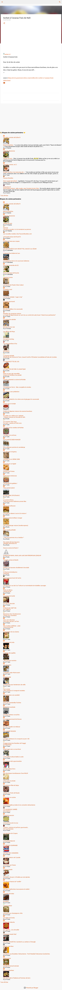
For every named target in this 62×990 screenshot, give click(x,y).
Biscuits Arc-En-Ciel (9, 327)
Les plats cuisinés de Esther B (11, 137)
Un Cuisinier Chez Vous (10, 421)
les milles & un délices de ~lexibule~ (13, 415)
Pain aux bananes (8, 829)
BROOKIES (6, 351)
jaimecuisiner (7, 958)
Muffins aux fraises (9, 471)
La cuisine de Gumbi (9, 596)
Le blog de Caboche (9, 922)
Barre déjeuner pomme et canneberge (14, 447)
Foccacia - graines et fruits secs (12, 423)
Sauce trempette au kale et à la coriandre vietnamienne (19, 805)
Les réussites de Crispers (10, 833)
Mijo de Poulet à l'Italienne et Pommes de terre (16, 978)
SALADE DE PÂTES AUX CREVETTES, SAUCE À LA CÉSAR (19, 249)
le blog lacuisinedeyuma (10, 572)
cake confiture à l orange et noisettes (14, 690)
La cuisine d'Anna (8, 500)
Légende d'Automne (9, 151)
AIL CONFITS (7, 609)
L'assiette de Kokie (8, 893)
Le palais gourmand (9, 301)
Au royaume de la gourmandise (12, 761)
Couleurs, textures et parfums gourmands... (15, 827)
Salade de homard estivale (11, 966)
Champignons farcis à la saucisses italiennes (16, 261)
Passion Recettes (8, 178)
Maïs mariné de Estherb (10, 181)
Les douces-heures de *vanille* (12, 881)
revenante (6, 573)
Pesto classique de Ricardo (11, 273)
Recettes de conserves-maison (12, 313)
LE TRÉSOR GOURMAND (10, 845)
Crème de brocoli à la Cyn (10, 823)
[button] (4, 23)
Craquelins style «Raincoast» (11, 672)
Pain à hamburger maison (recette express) (15, 525)
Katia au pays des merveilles (11, 373)
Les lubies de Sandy (9, 917)
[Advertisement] (31, 38)
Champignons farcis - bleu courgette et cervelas (17, 387)
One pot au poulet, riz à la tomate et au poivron (17, 229)
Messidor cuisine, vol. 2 (10, 164)
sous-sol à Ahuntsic (9, 620)
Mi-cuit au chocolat (9, 603)
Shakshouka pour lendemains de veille (14, 684)
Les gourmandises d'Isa (10, 343)
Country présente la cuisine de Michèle (14, 379)
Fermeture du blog (8, 339)
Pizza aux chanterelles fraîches (12, 702)
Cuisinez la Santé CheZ (9, 934)
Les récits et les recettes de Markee (13, 427)
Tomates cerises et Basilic (10, 560)
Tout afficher (4, 195)
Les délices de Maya (9, 331)
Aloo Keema (6, 811)
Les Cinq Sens (7, 665)
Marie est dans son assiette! (11, 695)
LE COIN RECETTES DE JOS (11, 361)
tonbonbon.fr (7, 187)
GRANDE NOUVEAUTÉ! (10, 543)
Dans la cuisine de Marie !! (10, 548)
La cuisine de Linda (8, 642)
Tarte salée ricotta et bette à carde (13, 756)
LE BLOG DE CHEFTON (9, 608)
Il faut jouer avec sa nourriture (12, 749)
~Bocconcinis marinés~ (10, 660)
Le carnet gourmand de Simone (12, 719)
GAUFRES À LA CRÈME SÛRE (11, 459)
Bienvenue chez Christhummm (12, 614)
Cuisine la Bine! (7, 905)
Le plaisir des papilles (9, 653)
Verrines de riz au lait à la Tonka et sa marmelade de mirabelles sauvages (24, 585)
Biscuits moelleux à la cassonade (13, 309)
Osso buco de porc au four (11, 621)
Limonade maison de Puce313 (12, 236)
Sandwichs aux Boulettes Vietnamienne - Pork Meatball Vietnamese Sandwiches (26, 954)
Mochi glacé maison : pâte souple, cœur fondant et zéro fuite (21, 188)
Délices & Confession (9, 506)
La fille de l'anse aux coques (11, 241)
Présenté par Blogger (32, 987)
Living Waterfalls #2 (9, 841)
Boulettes (6, 901)
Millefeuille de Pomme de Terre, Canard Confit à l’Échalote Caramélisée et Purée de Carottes (30, 357)
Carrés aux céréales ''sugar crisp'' (13, 297)
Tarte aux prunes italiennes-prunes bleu (14, 501)
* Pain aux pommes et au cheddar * (13, 537)
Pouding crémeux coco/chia (11, 714)
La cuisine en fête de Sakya (11, 785)
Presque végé (7, 677)
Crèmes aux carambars (10, 615)
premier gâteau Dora (9, 769)
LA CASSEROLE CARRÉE (10, 809)
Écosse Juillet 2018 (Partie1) (11, 495)
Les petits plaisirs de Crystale (11, 857)
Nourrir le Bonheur (8, 970)
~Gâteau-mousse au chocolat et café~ (14, 417)
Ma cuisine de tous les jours (11, 542)
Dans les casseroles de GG (11, 265)
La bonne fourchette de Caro (11, 253)
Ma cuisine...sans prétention (11, 391)
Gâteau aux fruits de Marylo (11, 793)
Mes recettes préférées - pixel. (11, 626)
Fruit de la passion (8, 815)
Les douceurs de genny (10, 451)
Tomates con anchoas (9, 435)
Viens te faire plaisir (9, 488)
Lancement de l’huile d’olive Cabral (13, 285)
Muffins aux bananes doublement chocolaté (16, 567)
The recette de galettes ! (10, 483)
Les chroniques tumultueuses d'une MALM (15, 773)
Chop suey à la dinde (9, 781)
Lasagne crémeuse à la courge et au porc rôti (16, 738)
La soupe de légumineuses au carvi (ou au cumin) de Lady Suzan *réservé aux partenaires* (29, 315)
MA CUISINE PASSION (9, 731)
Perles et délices (7, 590)
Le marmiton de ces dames (11, 632)
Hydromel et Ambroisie (10, 476)
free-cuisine (6, 689)
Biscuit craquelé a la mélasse (11, 726)
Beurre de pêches (8, 145)
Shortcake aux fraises (9, 865)
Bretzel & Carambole (9, 707)
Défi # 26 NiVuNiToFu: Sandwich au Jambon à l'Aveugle (19, 942)
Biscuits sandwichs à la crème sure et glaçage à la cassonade (21, 399)
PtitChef (5, 228)
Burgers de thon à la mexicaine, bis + (14, 172)
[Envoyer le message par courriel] (4, 83)
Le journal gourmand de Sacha (12, 578)
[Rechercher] (60, 2)
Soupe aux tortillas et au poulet (12, 375)
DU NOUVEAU (7, 744)
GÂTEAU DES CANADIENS (10, 853)
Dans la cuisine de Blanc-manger (12, 518)
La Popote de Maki (8, 355)
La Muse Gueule (7, 869)
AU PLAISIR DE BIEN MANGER (11, 439)
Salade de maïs (7, 158)
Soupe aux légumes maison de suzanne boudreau (17, 411)
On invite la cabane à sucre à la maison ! (15, 513)
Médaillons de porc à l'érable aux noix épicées (16, 877)
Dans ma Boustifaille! (9, 530)
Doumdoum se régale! (9, 463)
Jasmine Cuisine (8, 277)
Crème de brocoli (8, 627)
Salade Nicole (7, 591)
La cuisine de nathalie (9, 319)
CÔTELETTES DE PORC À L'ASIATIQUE (14, 369)
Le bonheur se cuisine (9, 797)
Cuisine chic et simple (9, 403)
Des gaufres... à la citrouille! (11, 929)
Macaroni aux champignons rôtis (13, 913)
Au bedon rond (7, 289)
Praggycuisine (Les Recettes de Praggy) (14, 743)
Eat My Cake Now (8, 946)
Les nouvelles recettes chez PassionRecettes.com (17, 234)
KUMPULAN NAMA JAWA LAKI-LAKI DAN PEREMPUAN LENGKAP (22, 555)
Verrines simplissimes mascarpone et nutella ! (16, 889)
